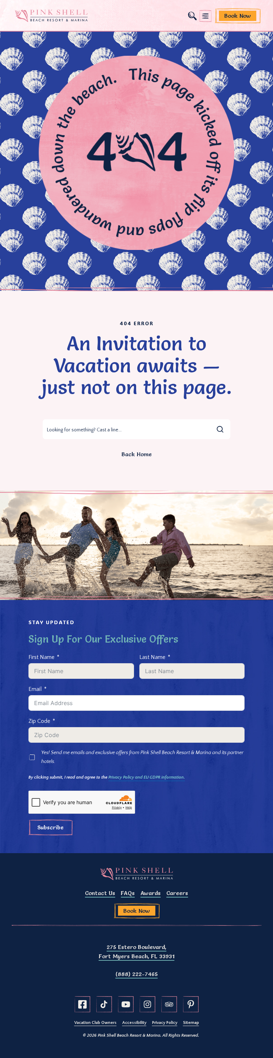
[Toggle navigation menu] (205, 16)
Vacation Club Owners (95, 1022)
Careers (177, 892)
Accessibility (134, 1022)
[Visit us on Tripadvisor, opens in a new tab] (169, 1004)
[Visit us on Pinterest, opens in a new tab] (191, 1004)
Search (192, 16)
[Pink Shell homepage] (51, 16)
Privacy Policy (164, 1022)
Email (35, 689)
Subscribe (50, 827)
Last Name (152, 657)
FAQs (128, 892)
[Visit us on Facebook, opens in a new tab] (82, 1004)
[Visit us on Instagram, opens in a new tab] (147, 1004)
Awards (150, 892)
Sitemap (191, 1022)
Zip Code (39, 721)
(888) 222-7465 (137, 973)
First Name (41, 657)
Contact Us (100, 892)
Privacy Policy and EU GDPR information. (146, 777)
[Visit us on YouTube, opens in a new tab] (126, 1004)
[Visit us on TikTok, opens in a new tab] (104, 1004)
